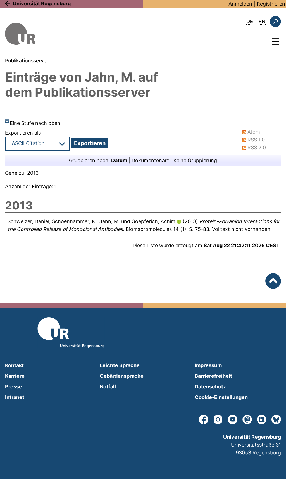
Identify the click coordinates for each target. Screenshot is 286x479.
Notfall (108, 387)
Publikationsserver (26, 60)
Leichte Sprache (120, 365)
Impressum (208, 365)
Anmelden (240, 4)
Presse (13, 387)
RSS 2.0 (256, 147)
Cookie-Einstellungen (221, 397)
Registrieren (271, 4)
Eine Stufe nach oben (35, 123)
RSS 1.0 (256, 140)
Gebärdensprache (122, 376)
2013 (33, 173)
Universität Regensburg (42, 3)
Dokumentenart (150, 160)
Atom (253, 132)
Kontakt (14, 365)
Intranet (14, 397)
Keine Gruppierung (195, 160)
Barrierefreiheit (213, 376)
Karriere (15, 376)
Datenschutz (210, 387)
